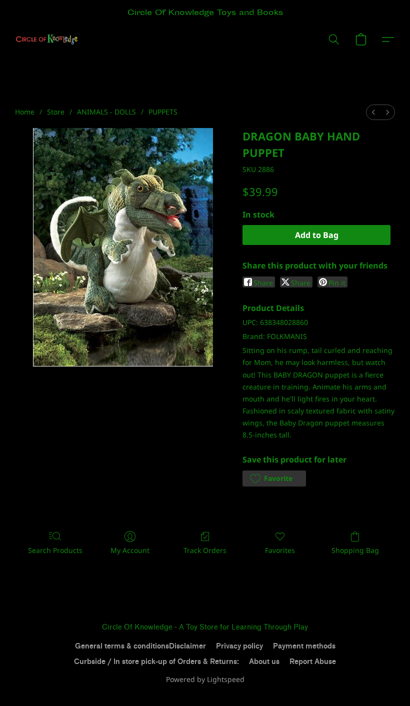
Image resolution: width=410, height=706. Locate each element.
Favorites (280, 550)
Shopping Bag (355, 550)
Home (24, 111)
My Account (130, 550)
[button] (47, 40)
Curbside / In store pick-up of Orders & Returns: (156, 662)
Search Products (55, 550)
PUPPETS (163, 111)
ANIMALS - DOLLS (106, 111)
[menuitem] (373, 112)
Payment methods (304, 646)
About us (264, 662)
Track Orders (205, 550)
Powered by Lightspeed (205, 679)
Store (55, 111)
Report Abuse (313, 662)
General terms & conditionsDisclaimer (140, 646)
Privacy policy (239, 646)
